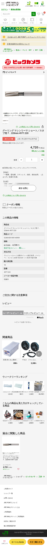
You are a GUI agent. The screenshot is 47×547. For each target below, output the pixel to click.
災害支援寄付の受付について (18, 44)
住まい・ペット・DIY (24, 50)
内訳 (42, 155)
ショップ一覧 (8, 493)
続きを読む (23, 188)
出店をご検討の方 (10, 521)
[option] (23, 96)
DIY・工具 (39, 50)
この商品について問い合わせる (29, 127)
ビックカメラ (10, 72)
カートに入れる (18, 542)
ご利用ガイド (8, 489)
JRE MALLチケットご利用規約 (14, 516)
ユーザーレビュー (13, 313)
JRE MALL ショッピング (8, 50)
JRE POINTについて (10, 503)
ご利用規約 (7, 512)
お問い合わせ (8, 498)
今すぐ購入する (36, 542)
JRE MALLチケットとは (12, 507)
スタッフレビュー (34, 313)
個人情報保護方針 (10, 526)
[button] (39, 354)
